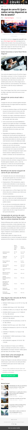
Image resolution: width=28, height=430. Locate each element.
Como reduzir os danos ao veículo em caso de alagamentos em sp (17, 411)
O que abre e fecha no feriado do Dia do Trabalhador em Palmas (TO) (17, 405)
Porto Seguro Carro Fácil (10, 41)
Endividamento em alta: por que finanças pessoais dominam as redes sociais (18, 386)
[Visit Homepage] (14, 2)
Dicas (5, 6)
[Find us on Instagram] (14, 424)
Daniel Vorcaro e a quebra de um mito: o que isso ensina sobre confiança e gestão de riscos (18, 393)
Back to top (14, 419)
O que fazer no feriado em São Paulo (17, 398)
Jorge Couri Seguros (9, 18)
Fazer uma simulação (9, 375)
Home (2, 6)
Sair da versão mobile (14, 428)
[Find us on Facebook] (12, 424)
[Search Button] (26, 2)
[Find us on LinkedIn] (15, 424)
